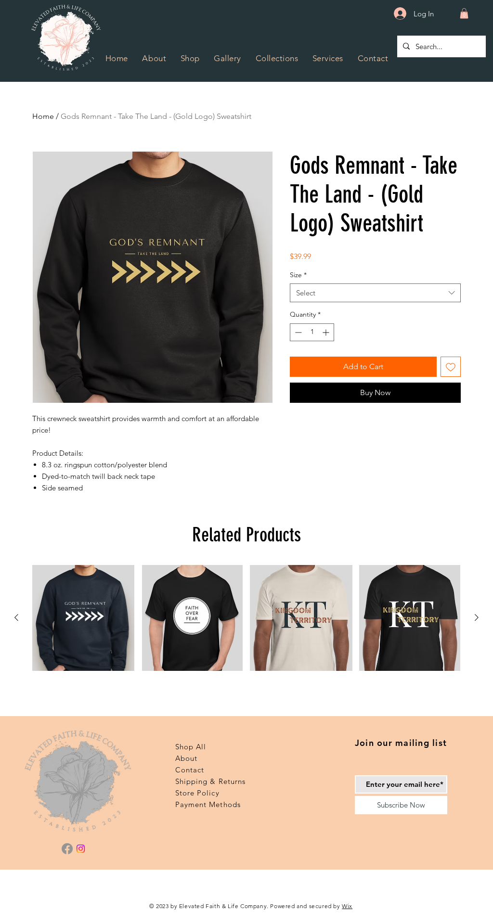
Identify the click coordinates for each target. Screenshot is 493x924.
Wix (347, 906)
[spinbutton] (312, 332)
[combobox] (375, 292)
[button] (276, 58)
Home (43, 116)
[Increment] (327, 332)
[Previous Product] (16, 617)
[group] (246, 618)
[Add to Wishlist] (451, 367)
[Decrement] (297, 332)
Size (298, 274)
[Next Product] (476, 617)
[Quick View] (83, 618)
